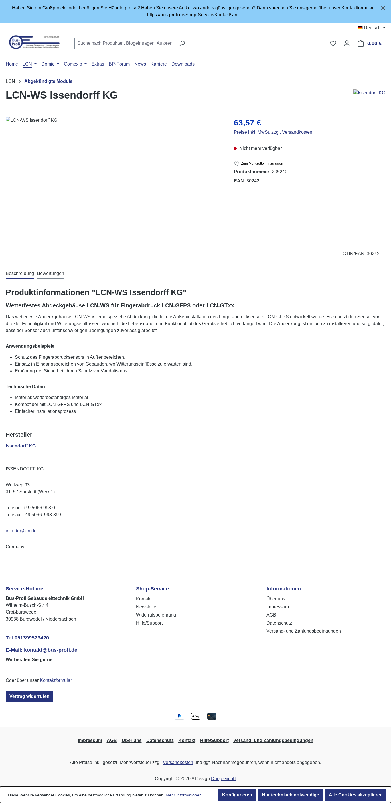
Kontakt (143, 598)
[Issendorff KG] (369, 97)
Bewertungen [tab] (50, 273)
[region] (195, 11)
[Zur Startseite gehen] (34, 42)
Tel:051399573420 (27, 638)
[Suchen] (182, 43)
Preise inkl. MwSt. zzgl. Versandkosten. (273, 132)
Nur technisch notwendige (290, 794)
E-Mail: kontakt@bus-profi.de (41, 650)
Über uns (275, 598)
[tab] (20, 274)
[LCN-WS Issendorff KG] (114, 178)
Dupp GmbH (223, 778)
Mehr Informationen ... (186, 795)
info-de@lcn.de (21, 530)
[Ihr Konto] (347, 43)
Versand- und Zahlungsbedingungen (303, 631)
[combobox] (125, 43)
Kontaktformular (56, 680)
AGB (271, 614)
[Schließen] (383, 7)
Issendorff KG (21, 445)
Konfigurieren (237, 794)
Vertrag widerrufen (29, 696)
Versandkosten (178, 762)
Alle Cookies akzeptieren (356, 794)
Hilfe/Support (149, 623)
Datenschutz (279, 623)
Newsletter (147, 606)
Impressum (277, 606)
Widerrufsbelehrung (156, 614)
